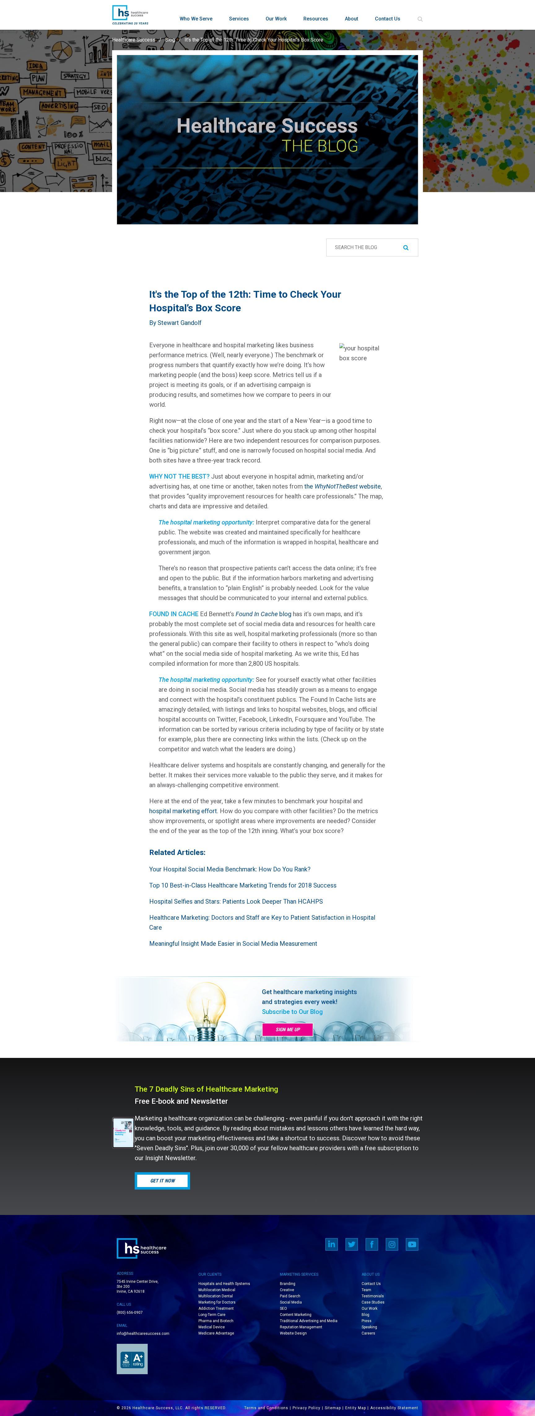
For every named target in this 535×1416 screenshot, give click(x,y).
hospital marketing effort (183, 811)
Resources (315, 19)
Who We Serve (196, 19)
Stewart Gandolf (180, 323)
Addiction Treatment (216, 1308)
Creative (287, 1290)
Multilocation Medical (216, 1290)
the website (342, 486)
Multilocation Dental (215, 1296)
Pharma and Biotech (215, 1321)
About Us (371, 1274)
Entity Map (355, 1408)
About (351, 19)
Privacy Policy (306, 1408)
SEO (283, 1308)
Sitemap (333, 1408)
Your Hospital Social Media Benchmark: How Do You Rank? (230, 869)
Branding (287, 1284)
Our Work (276, 19)
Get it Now (162, 1181)
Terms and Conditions (266, 1408)
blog (263, 614)
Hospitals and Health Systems (224, 1284)
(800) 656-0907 (130, 1312)
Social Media (291, 1302)
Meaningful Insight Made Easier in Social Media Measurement (233, 943)
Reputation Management (301, 1327)
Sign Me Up (288, 1029)
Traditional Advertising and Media (308, 1321)
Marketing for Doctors (217, 1302)
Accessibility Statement (394, 1408)
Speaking (369, 1327)
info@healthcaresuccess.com (143, 1333)
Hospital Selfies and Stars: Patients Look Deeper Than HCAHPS (236, 901)
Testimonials (373, 1296)
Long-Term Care (211, 1315)
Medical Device (211, 1327)
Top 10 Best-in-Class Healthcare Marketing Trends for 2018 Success (243, 885)
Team (366, 1290)
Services (239, 19)
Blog (170, 40)
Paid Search (290, 1296)
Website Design (293, 1333)
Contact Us (387, 19)
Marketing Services (299, 1274)
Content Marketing (295, 1315)
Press (367, 1321)
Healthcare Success (133, 40)
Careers (368, 1333)
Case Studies (373, 1302)
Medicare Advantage (216, 1333)
